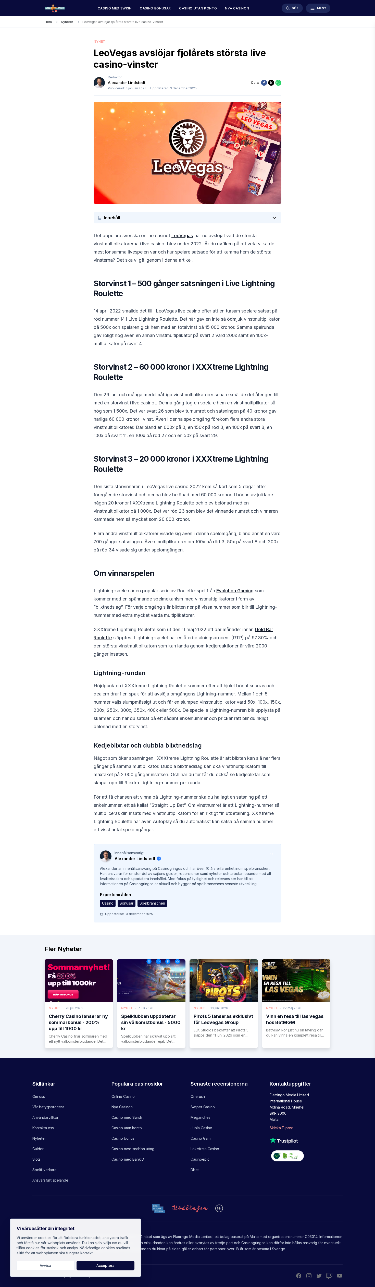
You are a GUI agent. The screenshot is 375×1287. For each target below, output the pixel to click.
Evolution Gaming (235, 590)
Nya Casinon (122, 1107)
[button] (187, 217)
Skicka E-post (281, 1128)
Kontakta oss (43, 1128)
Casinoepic (200, 1159)
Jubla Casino (201, 1128)
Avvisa (45, 1265)
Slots (36, 1159)
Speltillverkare (44, 1170)
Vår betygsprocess (48, 1107)
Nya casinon (237, 8)
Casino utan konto (198, 8)
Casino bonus (122, 1138)
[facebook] (264, 83)
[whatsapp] (278, 83)
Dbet (195, 1170)
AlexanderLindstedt (126, 82)
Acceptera (105, 1265)
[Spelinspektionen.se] (158, 1208)
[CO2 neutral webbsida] (306, 1157)
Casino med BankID (127, 1159)
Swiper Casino (203, 1107)
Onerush (198, 1096)
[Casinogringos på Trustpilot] (306, 1140)
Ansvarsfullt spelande (50, 1180)
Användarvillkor (45, 1117)
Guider (38, 1149)
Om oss (38, 1096)
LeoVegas (182, 235)
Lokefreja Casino (205, 1149)
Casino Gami (201, 1138)
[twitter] (271, 83)
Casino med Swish (115, 8)
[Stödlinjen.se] (190, 1208)
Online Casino (123, 1096)
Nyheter (39, 1138)
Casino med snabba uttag (132, 1149)
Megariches (200, 1117)
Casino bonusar (155, 8)
